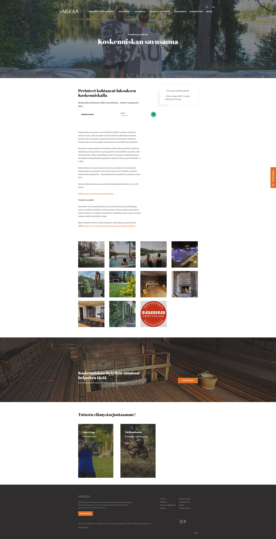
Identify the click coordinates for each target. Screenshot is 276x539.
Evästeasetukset (85, 514)
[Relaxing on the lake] (153, 254)
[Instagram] (181, 523)
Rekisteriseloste (83, 527)
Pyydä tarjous (188, 380)
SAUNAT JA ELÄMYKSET (160, 11)
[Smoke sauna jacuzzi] (122, 254)
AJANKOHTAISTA (196, 11)
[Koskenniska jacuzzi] (185, 254)
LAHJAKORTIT (181, 11)
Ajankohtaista (184, 502)
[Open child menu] (115, 11)
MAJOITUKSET (124, 11)
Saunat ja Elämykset (168, 505)
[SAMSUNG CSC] (91, 284)
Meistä (181, 505)
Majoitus (163, 502)
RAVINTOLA (140, 11)
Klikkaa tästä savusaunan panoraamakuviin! (96, 193)
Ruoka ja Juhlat (185, 499)
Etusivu (163, 499)
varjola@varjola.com (144, 524)
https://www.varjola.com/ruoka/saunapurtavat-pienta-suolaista (109, 226)
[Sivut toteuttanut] (196, 533)
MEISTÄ (209, 11)
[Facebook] (185, 523)
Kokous (163, 508)
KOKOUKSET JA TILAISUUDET (101, 11)
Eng (213, 7)
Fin (207, 7)
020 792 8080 (132, 524)
